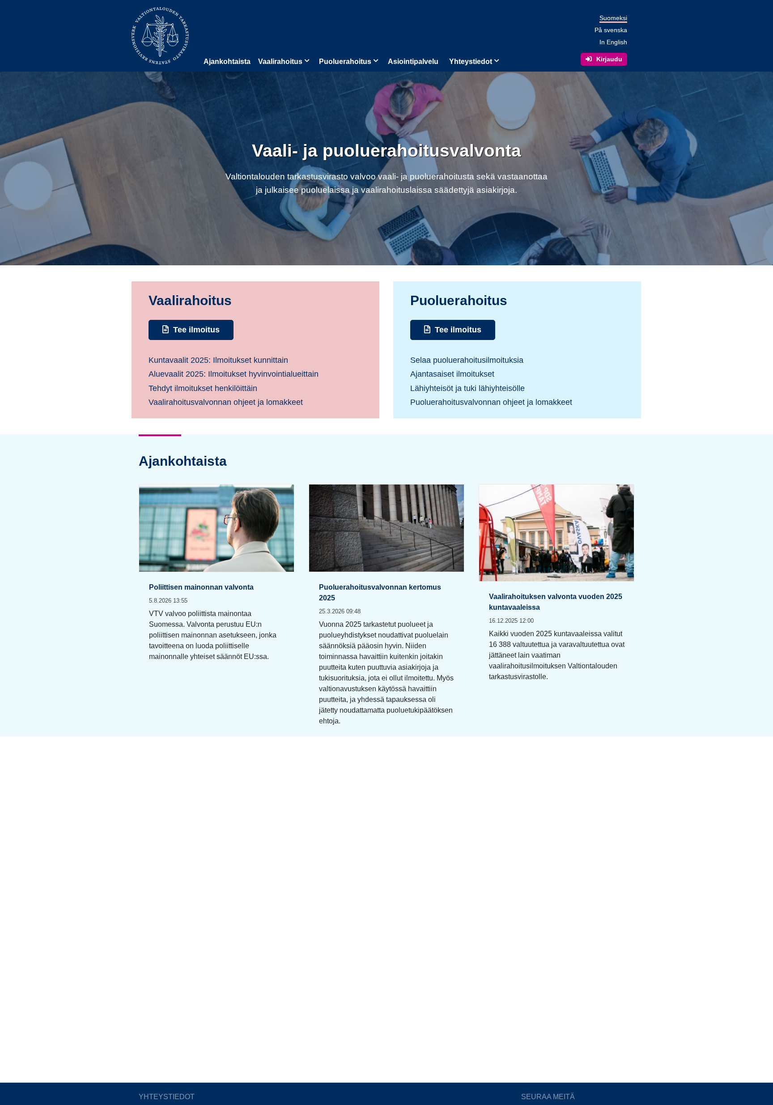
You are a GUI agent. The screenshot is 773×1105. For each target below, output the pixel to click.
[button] (306, 60)
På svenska (611, 30)
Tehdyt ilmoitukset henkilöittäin (203, 388)
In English (613, 42)
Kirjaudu (609, 59)
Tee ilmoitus (196, 329)
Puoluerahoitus (345, 61)
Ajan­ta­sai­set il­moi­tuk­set (452, 374)
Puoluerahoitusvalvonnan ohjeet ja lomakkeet (491, 402)
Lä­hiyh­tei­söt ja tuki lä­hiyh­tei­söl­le (467, 388)
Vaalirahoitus (280, 61)
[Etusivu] (160, 35)
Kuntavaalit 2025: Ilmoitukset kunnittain (218, 360)
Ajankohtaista (227, 61)
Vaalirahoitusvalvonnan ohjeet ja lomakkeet (226, 402)
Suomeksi (613, 17)
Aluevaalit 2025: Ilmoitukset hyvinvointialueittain (234, 374)
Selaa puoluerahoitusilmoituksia (466, 360)
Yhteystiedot (470, 61)
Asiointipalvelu (413, 61)
